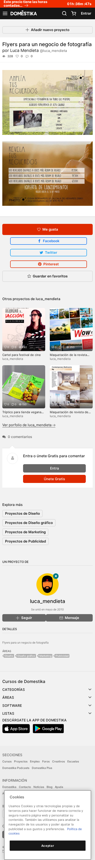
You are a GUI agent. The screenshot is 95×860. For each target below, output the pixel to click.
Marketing (45, 655)
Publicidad (62, 655)
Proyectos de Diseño (22, 513)
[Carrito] (73, 13)
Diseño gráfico (26, 655)
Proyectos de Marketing (25, 532)
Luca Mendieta (38, 50)
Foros (46, 761)
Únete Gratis (54, 479)
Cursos (7, 761)
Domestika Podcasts (15, 768)
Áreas (8, 697)
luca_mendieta (48, 299)
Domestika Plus (42, 768)
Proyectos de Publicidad (25, 541)
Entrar (86, 13)
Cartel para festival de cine (21, 355)
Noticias (38, 787)
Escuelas (73, 761)
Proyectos (20, 761)
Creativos (58, 761)
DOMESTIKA (23, 13)
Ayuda (59, 787)
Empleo (35, 761)
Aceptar (47, 845)
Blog (49, 787)
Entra (54, 468)
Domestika (9, 787)
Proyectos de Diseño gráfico (29, 522)
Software (12, 705)
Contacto (25, 787)
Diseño (9, 655)
